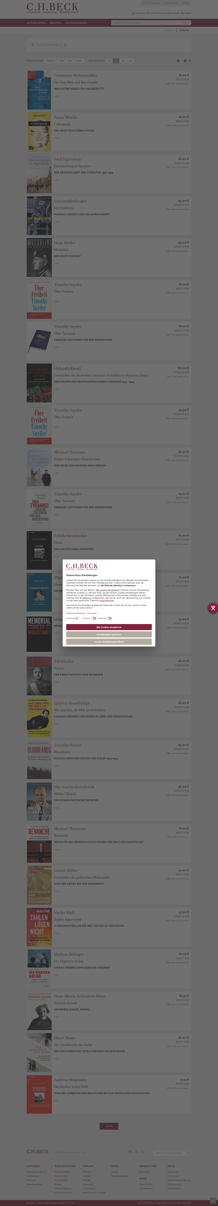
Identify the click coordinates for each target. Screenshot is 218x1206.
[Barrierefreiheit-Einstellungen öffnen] (213, 608)
